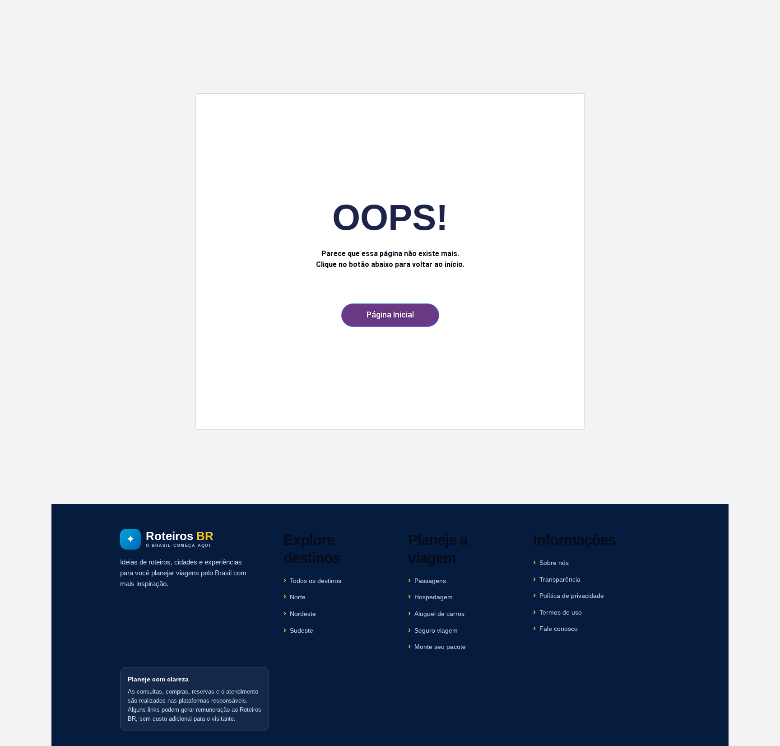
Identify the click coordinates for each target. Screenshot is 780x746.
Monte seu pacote (440, 646)
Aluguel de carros (439, 613)
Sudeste (301, 630)
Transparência (559, 579)
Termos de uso (560, 612)
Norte (298, 597)
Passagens (430, 580)
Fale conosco (558, 628)
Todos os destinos (315, 580)
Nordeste (303, 613)
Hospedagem (433, 597)
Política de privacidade (571, 595)
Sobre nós (554, 562)
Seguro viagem (436, 630)
